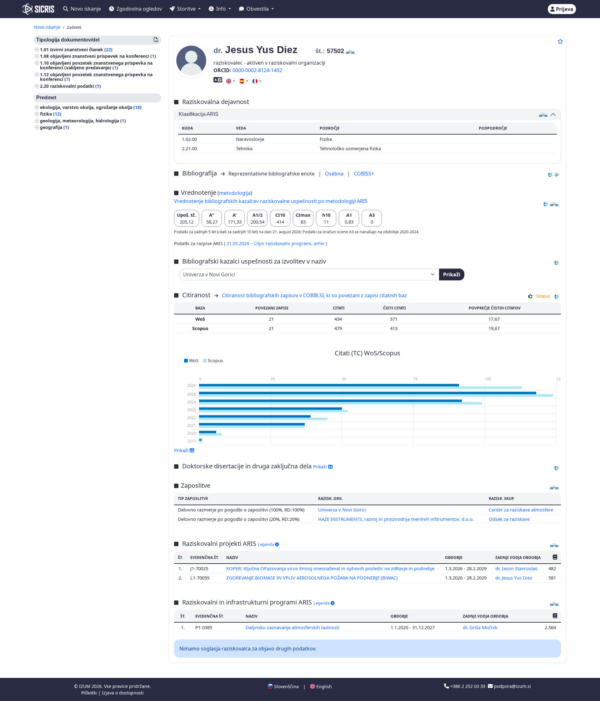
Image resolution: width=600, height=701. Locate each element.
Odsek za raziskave (509, 519)
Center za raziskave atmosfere (521, 509)
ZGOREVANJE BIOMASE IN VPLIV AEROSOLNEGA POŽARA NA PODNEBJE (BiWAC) (312, 578)
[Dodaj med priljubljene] (560, 41)
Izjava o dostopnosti (123, 693)
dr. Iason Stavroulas (517, 568)
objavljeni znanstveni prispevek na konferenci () (103, 56)
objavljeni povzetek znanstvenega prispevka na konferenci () (96, 77)
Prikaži (451, 274)
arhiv (320, 243)
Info (221, 8)
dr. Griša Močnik (481, 627)
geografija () (54, 128)
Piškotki (89, 693)
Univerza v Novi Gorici (342, 509)
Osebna (335, 173)
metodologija (235, 193)
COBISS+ (364, 173)
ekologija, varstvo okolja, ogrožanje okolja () (91, 107)
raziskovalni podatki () (75, 86)
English (323, 686)
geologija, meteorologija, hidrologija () (83, 121)
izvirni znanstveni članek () (81, 49)
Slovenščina (286, 686)
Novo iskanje (85, 8)
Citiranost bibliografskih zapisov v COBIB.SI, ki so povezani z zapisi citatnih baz (314, 295)
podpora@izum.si (512, 686)
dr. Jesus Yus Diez (514, 578)
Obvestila (257, 8)
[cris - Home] (38, 9)
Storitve (186, 8)
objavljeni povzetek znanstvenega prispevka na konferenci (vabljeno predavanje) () (96, 65)
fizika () (50, 114)
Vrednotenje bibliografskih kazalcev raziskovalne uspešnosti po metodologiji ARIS (271, 201)
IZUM (85, 686)
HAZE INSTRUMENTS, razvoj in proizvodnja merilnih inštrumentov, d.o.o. (396, 519)
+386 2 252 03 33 (468, 686)
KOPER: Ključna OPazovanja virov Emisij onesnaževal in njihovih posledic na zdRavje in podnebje (331, 568)
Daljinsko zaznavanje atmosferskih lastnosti (293, 627)
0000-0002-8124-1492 (257, 70)
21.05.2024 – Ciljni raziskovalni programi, (270, 243)
